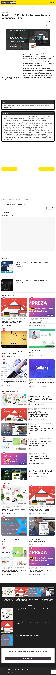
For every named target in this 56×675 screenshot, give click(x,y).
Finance (39, 438)
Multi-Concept (18, 379)
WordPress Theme (33, 319)
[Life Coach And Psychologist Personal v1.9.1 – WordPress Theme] (14, 429)
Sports (45, 468)
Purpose (11, 199)
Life (39, 423)
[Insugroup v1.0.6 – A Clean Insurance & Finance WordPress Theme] (14, 444)
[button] (51, 2)
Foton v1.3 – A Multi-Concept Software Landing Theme (13, 382)
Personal (42, 423)
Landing (12, 379)
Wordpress (5, 13)
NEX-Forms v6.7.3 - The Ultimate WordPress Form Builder (33, 263)
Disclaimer (17, 669)
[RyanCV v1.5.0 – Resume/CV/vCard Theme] (42, 338)
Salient (49, 379)
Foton (8, 379)
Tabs (19, 537)
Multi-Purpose (38, 379)
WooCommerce (4, 538)
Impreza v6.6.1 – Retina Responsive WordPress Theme (40, 321)
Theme (26, 199)
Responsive (19, 199)
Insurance (49, 438)
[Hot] (4, 360)
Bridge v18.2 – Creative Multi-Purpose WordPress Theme (40, 399)
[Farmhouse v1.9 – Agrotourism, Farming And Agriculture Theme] (14, 338)
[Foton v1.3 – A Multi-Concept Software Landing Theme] (14, 368)
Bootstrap (13, 318)
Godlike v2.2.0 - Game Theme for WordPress (31, 280)
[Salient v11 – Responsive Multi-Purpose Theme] (42, 368)
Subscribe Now (28, 658)
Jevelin (5, 199)
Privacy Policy (9, 669)
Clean (35, 438)
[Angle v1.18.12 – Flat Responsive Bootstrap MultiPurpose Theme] (14, 307)
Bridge (35, 393)
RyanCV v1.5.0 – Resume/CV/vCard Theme (40, 351)
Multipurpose (22, 318)
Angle (8, 318)
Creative (40, 393)
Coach (35, 423)
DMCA (2, 669)
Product (15, 537)
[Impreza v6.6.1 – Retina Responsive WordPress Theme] (42, 307)
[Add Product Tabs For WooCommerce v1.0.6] (14, 526)
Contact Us (25, 669)
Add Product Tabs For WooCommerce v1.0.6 (13, 540)
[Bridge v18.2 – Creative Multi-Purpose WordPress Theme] (14, 399)
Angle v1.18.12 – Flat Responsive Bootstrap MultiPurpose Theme (11, 321)
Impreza (36, 318)
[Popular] (4, 298)
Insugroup (44, 438)
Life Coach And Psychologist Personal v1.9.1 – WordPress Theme (41, 428)
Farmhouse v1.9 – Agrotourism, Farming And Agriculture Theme (13, 352)
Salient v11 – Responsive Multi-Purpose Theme (41, 383)
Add (12, 537)
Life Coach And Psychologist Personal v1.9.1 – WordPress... (48, 599)
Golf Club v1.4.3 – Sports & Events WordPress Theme (40, 472)
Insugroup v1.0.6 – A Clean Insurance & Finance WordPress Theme (40, 443)
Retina (46, 318)
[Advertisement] (12, 63)
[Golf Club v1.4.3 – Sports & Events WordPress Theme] (14, 474)
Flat (17, 318)
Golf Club (40, 468)
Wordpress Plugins (5, 537)
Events (35, 468)
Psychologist (48, 423)
